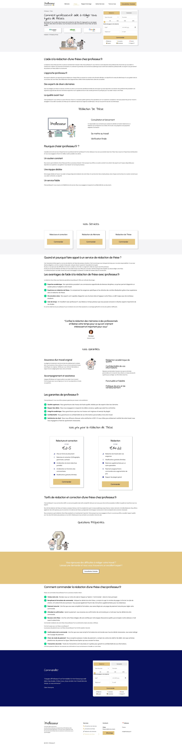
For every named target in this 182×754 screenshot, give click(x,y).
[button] (110, 120)
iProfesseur (46, 11)
